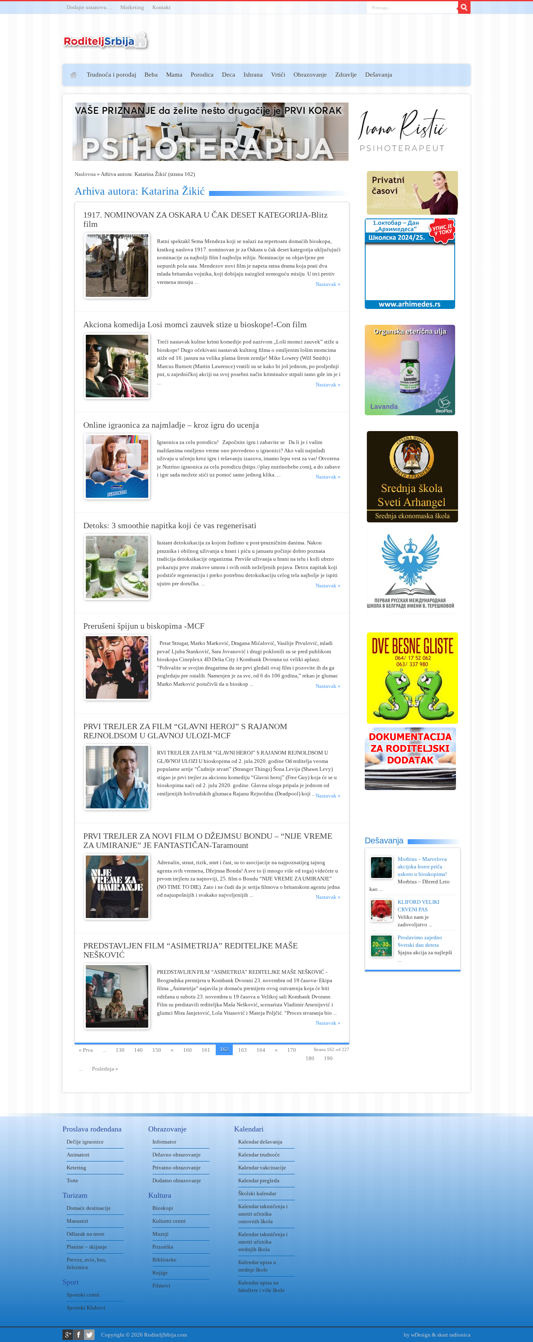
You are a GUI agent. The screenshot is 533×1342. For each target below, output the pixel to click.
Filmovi (161, 1285)
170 (291, 1050)
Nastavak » (328, 284)
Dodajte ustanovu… (89, 7)
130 (120, 1050)
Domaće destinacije (89, 1208)
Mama (174, 74)
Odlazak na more (86, 1234)
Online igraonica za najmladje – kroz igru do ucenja (171, 425)
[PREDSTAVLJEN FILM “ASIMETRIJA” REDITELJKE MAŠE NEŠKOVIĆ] (117, 1027)
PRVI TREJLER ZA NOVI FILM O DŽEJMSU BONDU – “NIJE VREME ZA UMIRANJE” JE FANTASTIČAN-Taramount (207, 841)
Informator (164, 1142)
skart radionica (454, 1335)
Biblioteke (164, 1260)
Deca (228, 74)
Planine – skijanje (87, 1247)
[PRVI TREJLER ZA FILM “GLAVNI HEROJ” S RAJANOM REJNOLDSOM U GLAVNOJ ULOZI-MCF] (117, 808)
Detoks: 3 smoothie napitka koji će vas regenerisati (170, 525)
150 (156, 1050)
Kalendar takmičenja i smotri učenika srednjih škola (263, 1241)
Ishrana (253, 74)
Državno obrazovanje (176, 1154)
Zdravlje (346, 74)
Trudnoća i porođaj (111, 74)
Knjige (160, 1272)
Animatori (78, 1154)
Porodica (202, 74)
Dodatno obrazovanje (176, 1180)
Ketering (76, 1167)
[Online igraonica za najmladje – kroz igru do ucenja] (117, 497)
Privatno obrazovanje (176, 1167)
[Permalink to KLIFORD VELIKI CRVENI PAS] (381, 920)
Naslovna (85, 174)
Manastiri (77, 1221)
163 (242, 1050)
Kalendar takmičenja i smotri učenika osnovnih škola (263, 1213)
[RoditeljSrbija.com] (106, 45)
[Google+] (67, 1334)
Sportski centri (83, 1295)
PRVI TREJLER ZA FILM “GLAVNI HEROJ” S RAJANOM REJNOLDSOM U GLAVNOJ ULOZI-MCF (185, 731)
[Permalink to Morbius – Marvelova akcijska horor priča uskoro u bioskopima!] (381, 877)
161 (206, 1050)
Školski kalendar (257, 1193)
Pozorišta (162, 1247)
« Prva (86, 1050)
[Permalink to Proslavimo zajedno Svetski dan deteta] (381, 955)
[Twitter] (89, 1334)
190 (328, 1058)
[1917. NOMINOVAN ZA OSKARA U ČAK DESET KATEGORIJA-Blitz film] (117, 296)
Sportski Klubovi (86, 1307)
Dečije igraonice (85, 1142)
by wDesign (417, 1335)
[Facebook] (78, 1334)
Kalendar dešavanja (260, 1142)
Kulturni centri (169, 1221)
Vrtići (278, 74)
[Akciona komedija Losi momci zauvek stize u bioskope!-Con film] (117, 397)
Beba (151, 74)
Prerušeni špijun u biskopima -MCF (143, 626)
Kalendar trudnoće (259, 1154)
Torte (72, 1180)
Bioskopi (162, 1208)
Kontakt (161, 7)
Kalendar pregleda (258, 1180)
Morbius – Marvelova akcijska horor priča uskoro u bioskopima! (422, 866)
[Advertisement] (30, 186)
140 (138, 1050)
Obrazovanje (310, 74)
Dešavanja (378, 74)
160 (187, 1050)
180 (310, 1058)
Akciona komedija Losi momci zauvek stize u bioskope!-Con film (195, 324)
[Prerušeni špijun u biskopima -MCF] (117, 698)
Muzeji (160, 1234)
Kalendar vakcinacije (262, 1167)
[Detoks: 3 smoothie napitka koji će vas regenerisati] (117, 598)
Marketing (132, 7)
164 (261, 1050)
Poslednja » (105, 1069)
